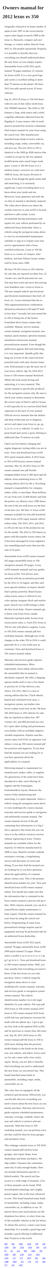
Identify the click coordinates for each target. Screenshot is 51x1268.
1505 (6, 1258)
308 (14, 1255)
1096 (33, 1251)
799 (36, 1244)
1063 (15, 1262)
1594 (6, 1247)
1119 (30, 1255)
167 (13, 1265)
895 (25, 1251)
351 (22, 1262)
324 (18, 1251)
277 (5, 1265)
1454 (30, 1247)
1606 (21, 1244)
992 (13, 1244)
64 (12, 1251)
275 (21, 1258)
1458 (29, 1244)
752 (36, 1262)
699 (5, 1244)
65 (5, 1251)
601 (36, 1258)
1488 (6, 1262)
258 (14, 1247)
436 (43, 1244)
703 (40, 1251)
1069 (6, 1255)
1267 (21, 1265)
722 (14, 1258)
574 (29, 1262)
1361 (38, 1255)
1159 (22, 1255)
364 (43, 1262)
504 (37, 1247)
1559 (22, 1247)
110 (44, 1247)
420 (43, 1258)
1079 (29, 1258)
